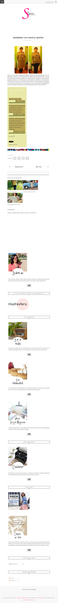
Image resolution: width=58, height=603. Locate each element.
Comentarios (13, 580)
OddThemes (40, 597)
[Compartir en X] (19, 158)
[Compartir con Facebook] (15, 158)
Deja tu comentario (28, 40)
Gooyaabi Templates (29, 599)
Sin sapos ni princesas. (22, 597)
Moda (11, 155)
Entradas (12, 578)
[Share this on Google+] (23, 158)
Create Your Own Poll (13, 144)
